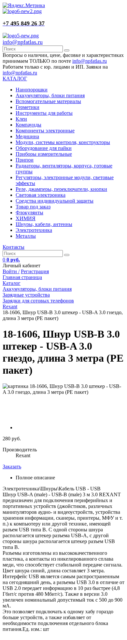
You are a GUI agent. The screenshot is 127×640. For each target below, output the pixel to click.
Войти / (11, 271)
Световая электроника (40, 195)
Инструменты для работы (44, 113)
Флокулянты (29, 212)
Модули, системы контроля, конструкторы (63, 142)
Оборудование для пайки (44, 148)
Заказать (12, 466)
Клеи (21, 119)
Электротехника (34, 230)
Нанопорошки (32, 89)
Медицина (27, 136)
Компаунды (28, 124)
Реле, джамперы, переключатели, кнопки (61, 189)
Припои (25, 160)
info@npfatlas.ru (23, 42)
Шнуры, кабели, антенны (44, 224)
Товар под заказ (33, 206)
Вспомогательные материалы (48, 101)
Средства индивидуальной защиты (54, 201)
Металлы (26, 236)
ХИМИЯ (25, 218)
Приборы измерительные (44, 154)
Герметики (27, 107)
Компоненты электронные (45, 130)
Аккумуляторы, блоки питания (50, 95)
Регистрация (35, 271)
